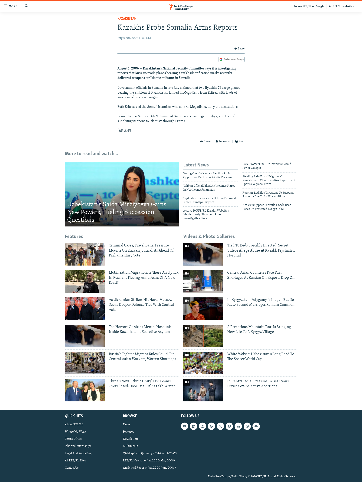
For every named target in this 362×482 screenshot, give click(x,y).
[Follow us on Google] (211, 426)
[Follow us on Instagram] (202, 426)
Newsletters (131, 438)
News (126, 424)
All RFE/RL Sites (75, 460)
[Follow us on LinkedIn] (238, 426)
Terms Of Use (73, 438)
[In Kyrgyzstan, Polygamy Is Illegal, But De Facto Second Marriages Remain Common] (203, 308)
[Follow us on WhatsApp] (247, 426)
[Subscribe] (256, 426)
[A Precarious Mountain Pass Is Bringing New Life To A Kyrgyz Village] (203, 336)
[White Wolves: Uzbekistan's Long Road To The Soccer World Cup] (203, 363)
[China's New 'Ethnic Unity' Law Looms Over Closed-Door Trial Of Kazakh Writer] (85, 390)
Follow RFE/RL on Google (309, 6)
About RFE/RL (74, 424)
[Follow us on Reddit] (193, 426)
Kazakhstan (127, 19)
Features (128, 431)
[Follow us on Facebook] (229, 426)
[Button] (239, 48)
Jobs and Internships (78, 446)
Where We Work (75, 431)
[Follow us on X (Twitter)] (220, 426)
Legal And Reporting (78, 453)
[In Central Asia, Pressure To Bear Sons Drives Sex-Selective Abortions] (203, 390)
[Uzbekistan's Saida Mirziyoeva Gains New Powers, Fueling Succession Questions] (122, 194)
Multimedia (130, 446)
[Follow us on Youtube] (184, 426)
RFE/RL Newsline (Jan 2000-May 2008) (149, 460)
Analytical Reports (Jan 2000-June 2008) (149, 467)
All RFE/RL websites (341, 6)
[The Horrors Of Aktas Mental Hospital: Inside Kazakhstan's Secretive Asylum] (85, 336)
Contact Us (72, 467)
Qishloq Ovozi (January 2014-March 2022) (150, 453)
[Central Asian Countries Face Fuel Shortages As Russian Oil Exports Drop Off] (203, 281)
